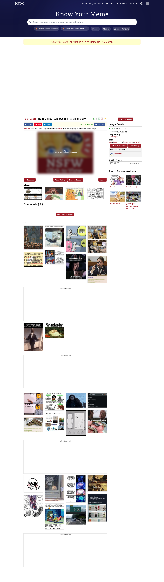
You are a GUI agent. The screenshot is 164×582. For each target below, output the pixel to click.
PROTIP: (27, 128)
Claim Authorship (119, 146)
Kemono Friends (115, 203)
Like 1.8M (100, 124)
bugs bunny (117, 142)
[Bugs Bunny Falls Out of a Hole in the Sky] (65, 153)
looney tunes (128, 142)
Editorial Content (121, 29)
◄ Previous (29, 180)
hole (110, 142)
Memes (106, 29)
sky (135, 142)
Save (39, 124)
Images (95, 29)
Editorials (121, 3)
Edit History (134, 146)
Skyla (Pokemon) (131, 187)
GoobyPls (118, 153)
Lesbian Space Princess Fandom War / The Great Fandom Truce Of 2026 (133, 206)
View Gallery (60, 180)
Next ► (102, 180)
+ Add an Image (125, 119)
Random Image (75, 180)
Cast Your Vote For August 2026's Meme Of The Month (82, 42)
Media (108, 3)
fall (139, 142)
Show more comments (65, 215)
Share (29, 124)
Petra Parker (114, 187)
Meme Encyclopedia (92, 3)
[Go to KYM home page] (19, 4)
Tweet (48, 124)
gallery (59, 128)
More (133, 3)
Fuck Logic (30, 119)
